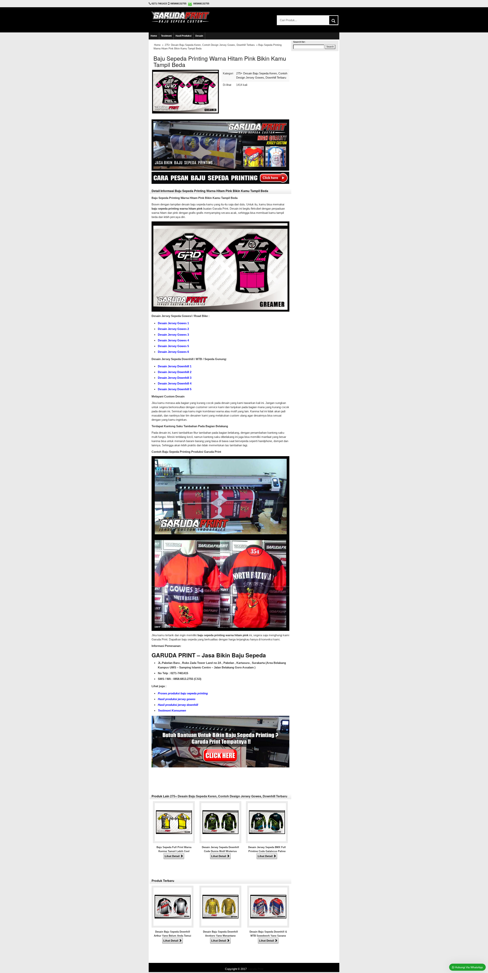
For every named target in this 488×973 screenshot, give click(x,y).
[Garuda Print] (180, 16)
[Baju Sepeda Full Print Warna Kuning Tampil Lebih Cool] (174, 821)
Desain (199, 36)
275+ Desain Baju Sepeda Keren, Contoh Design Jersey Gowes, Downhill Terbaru (210, 44)
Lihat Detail (172, 856)
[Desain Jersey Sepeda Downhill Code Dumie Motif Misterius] (220, 821)
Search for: (299, 42)
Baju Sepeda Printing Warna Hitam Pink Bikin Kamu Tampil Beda (219, 61)
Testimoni (166, 36)
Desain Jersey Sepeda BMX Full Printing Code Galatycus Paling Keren (267, 851)
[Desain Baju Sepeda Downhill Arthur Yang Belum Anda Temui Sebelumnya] (173, 906)
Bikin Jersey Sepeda (244, 965)
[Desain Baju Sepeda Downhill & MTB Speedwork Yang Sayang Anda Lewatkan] (268, 906)
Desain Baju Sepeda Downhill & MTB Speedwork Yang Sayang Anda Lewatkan (268, 935)
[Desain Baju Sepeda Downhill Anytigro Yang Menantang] (220, 906)
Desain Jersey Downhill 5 (174, 389)
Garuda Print (255, 969)
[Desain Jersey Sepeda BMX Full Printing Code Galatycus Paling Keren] (267, 821)
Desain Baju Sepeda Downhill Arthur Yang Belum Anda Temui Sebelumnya (172, 935)
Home (154, 36)
